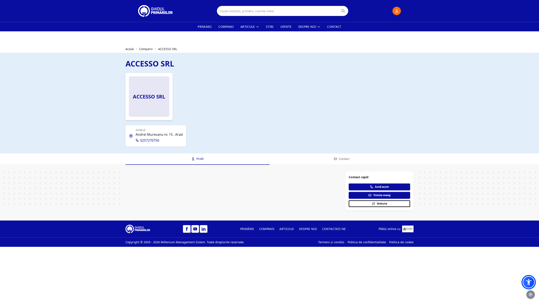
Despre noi (307, 27)
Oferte (286, 27)
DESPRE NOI (308, 229)
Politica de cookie (401, 242)
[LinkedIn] (203, 229)
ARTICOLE (286, 229)
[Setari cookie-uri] (530, 294)
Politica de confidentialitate (367, 242)
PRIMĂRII (247, 229)
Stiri (270, 27)
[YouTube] (195, 229)
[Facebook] (187, 229)
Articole (247, 27)
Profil (200, 159)
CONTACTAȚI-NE (334, 229)
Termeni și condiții (331, 242)
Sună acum (382, 187)
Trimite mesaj (382, 195)
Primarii (205, 27)
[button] (529, 282)
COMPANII (267, 229)
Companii (226, 27)
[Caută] (343, 11)
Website (382, 203)
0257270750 (149, 140)
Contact (334, 27)
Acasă (129, 49)
